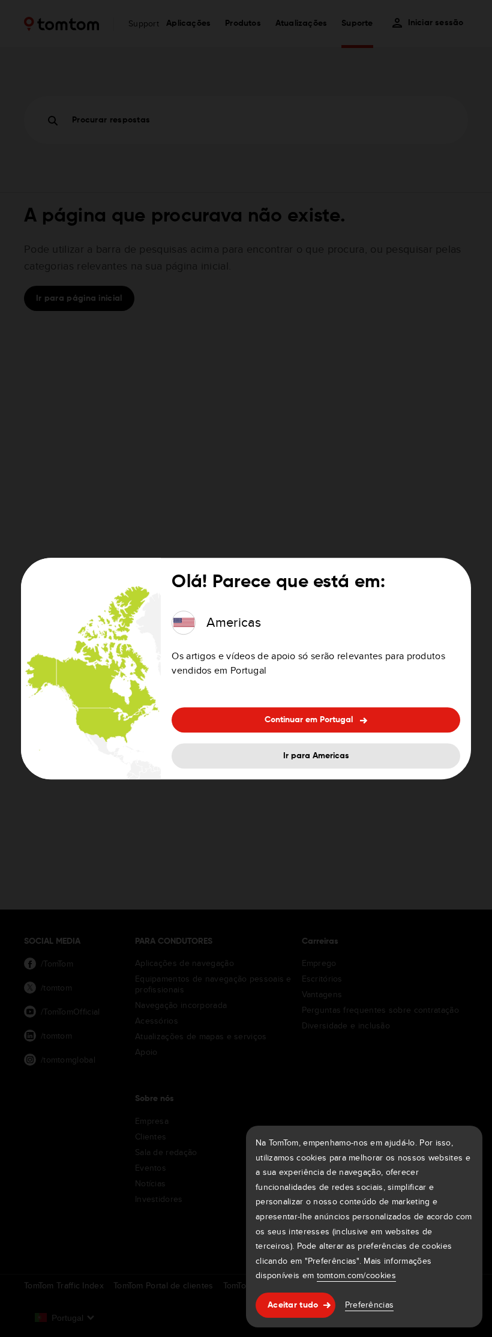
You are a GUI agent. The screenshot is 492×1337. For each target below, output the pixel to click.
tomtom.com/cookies (356, 1275)
